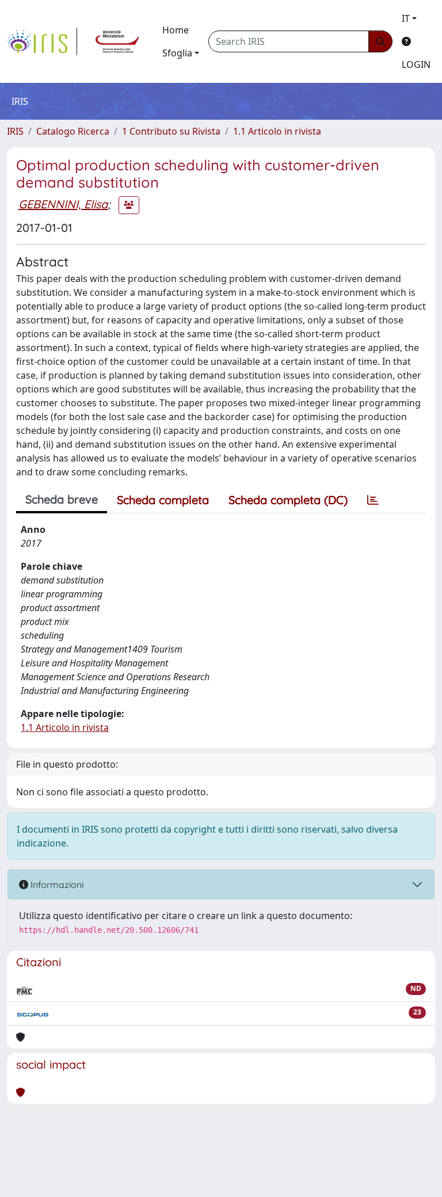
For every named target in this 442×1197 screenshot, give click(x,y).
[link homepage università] (117, 41)
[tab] (372, 500)
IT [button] (406, 18)
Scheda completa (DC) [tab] (288, 500)
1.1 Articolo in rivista (277, 131)
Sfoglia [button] (177, 53)
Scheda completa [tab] (163, 500)
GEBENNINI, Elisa (63, 204)
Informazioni (55, 884)
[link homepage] (42, 41)
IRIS (15, 131)
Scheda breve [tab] (61, 499)
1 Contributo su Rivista (171, 131)
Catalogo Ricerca (72, 131)
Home (175, 30)
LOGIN (416, 64)
